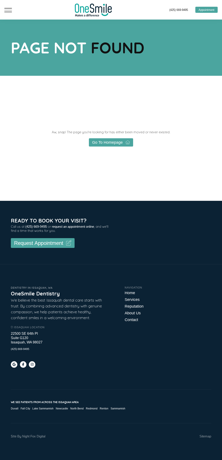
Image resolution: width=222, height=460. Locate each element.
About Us (133, 313)
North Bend (77, 408)
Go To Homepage (107, 142)
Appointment (206, 10)
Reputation (134, 306)
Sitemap (205, 436)
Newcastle (62, 408)
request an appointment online (73, 226)
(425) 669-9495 (178, 10)
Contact (131, 320)
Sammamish (118, 408)
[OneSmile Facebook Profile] (23, 364)
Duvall (14, 408)
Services (132, 299)
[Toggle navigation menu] (8, 10)
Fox (33, 436)
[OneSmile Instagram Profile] (32, 364)
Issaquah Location (29, 327)
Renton (104, 408)
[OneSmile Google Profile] (14, 364)
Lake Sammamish (43, 408)
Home (130, 293)
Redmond (92, 408)
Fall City (25, 408)
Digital (41, 436)
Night (25, 436)
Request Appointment (38, 243)
